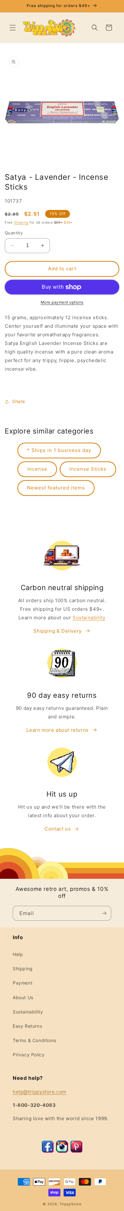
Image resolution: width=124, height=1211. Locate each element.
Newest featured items (56, 488)
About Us (23, 997)
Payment (22, 983)
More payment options (62, 302)
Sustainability (88, 618)
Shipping (21, 222)
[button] (13, 28)
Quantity (14, 232)
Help (18, 954)
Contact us (58, 829)
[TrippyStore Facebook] (47, 1151)
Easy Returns (27, 1026)
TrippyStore (70, 1204)
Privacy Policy (29, 1054)
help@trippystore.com (39, 1092)
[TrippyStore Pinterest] (76, 1151)
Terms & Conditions (34, 1040)
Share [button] (18, 401)
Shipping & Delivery (57, 631)
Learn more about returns (57, 730)
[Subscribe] (104, 913)
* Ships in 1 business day (59, 450)
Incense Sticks (88, 469)
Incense (37, 469)
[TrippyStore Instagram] (62, 1151)
